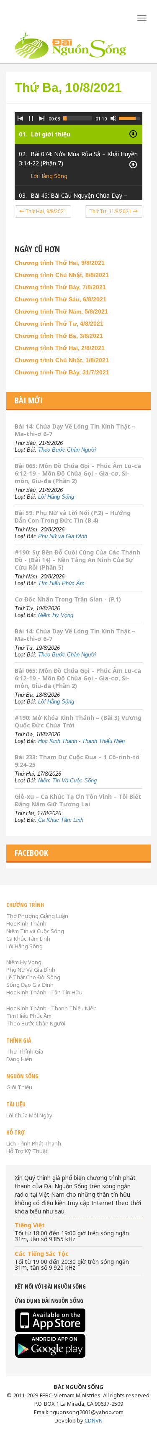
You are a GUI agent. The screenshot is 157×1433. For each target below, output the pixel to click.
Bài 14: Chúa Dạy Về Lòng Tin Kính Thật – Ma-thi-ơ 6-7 (75, 430)
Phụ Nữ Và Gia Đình (30, 969)
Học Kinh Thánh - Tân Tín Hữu (44, 992)
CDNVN (94, 1420)
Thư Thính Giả (24, 1051)
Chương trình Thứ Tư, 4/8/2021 (59, 324)
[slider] (77, 118)
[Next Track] (42, 118)
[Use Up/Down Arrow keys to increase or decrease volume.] (130, 117)
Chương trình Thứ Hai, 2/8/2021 (60, 348)
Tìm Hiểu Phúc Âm (61, 583)
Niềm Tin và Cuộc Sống (35, 931)
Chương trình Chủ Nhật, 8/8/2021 (62, 275)
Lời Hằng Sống (49, 176)
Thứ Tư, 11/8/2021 (111, 211)
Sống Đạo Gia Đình (30, 984)
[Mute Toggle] (113, 118)
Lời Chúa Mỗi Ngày (29, 1115)
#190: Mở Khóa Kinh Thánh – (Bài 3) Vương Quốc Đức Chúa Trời (78, 721)
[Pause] (31, 118)
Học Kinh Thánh (26, 923)
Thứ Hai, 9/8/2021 (45, 211)
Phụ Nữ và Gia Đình (62, 536)
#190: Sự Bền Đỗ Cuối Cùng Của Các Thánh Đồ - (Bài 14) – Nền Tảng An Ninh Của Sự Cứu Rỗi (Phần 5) (77, 559)
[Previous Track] (20, 118)
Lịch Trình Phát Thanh (33, 1143)
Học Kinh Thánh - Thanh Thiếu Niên (81, 741)
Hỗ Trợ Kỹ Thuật (26, 1151)
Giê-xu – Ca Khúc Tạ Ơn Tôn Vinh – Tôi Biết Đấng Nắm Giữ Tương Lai (78, 800)
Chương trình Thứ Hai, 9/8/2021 (60, 263)
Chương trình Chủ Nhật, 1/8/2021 (62, 360)
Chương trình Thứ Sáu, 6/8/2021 (60, 299)
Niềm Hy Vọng (55, 615)
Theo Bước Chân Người (67, 450)
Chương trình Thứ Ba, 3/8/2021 (59, 336)
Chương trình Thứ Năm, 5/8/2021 (61, 311)
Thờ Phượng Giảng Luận (37, 916)
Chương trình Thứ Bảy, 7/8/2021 (60, 287)
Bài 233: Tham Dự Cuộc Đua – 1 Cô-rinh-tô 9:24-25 (77, 761)
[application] (78, 150)
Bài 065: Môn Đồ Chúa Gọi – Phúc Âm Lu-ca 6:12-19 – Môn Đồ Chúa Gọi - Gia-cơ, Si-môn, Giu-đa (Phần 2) (78, 473)
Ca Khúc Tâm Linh (60, 820)
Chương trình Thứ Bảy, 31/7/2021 (62, 372)
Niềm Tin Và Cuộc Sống (67, 780)
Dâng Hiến (19, 1059)
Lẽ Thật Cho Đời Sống (33, 977)
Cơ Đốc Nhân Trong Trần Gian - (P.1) (68, 599)
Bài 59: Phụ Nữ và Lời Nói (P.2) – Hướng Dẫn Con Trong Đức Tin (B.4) (73, 516)
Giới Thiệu (19, 1087)
